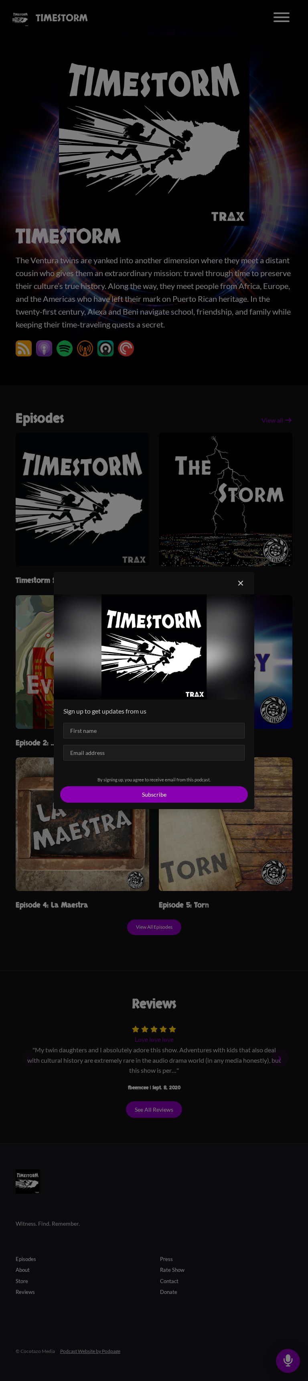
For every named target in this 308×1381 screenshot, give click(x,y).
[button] (241, 583)
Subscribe (154, 794)
